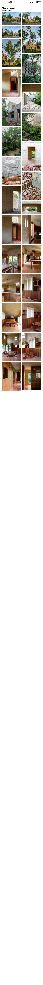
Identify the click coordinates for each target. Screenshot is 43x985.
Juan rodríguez (8, 2)
